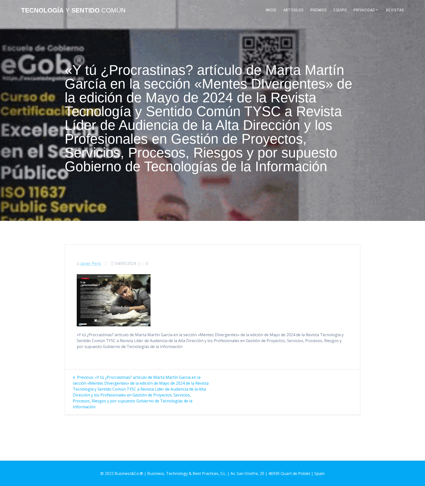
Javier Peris (90, 263)
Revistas (395, 10)
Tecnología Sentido (73, 10)
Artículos (293, 10)
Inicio (271, 10)
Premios (318, 10)
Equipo (340, 10)
